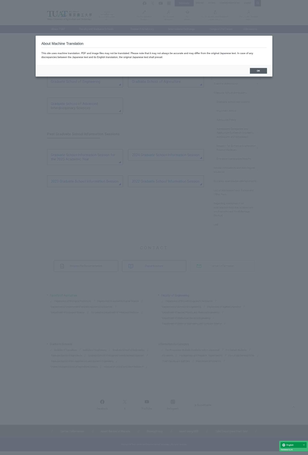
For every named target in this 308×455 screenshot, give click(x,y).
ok (258, 71)
